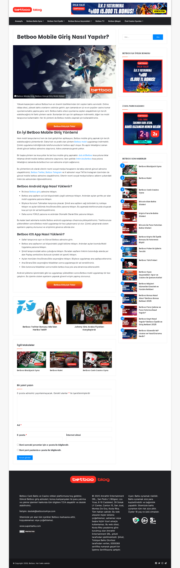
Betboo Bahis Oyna (34, 21)
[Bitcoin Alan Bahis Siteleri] (129, 205)
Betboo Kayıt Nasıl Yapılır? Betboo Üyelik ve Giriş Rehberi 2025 (150, 322)
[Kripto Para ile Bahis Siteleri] (129, 217)
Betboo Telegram (54, 172)
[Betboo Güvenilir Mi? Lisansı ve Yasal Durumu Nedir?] (129, 334)
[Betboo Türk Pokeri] (129, 264)
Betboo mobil (80, 141)
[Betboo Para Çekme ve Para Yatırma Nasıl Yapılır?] (129, 311)
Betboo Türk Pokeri (148, 260)
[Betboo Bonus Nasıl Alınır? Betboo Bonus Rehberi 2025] (129, 299)
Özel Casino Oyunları (133, 21)
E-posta (22, 435)
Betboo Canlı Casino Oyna (95, 370)
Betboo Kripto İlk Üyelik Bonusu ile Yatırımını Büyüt (150, 239)
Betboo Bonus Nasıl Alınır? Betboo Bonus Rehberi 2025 (149, 298)
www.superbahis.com (30, 526)
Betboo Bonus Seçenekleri (79, 21)
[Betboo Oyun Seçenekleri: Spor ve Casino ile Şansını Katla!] (129, 275)
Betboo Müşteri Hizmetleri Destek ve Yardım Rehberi (149, 286)
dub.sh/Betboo (85, 155)
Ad (19, 425)
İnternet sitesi (73, 435)
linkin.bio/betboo (84, 158)
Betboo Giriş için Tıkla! (64, 126)
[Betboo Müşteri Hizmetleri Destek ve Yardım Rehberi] (129, 287)
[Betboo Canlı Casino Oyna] (97, 360)
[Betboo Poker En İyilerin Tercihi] (129, 252)
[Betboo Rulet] (64, 360)
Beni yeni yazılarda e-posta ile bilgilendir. (40, 450)
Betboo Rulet (56, 370)
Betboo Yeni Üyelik (55, 21)
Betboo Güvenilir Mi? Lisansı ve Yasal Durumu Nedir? (150, 333)
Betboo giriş (35, 191)
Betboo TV (100, 21)
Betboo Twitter (38, 172)
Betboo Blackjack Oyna (28, 370)
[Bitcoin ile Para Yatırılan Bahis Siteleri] (129, 228)
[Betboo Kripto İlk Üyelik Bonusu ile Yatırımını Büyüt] (129, 240)
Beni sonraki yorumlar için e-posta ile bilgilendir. (44, 444)
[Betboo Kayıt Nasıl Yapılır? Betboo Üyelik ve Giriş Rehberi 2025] (129, 322)
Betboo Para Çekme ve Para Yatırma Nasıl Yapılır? (150, 310)
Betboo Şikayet (114, 21)
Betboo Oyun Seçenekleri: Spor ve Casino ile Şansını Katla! (150, 275)
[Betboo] (27, 10)
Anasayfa (19, 21)
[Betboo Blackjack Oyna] (31, 360)
